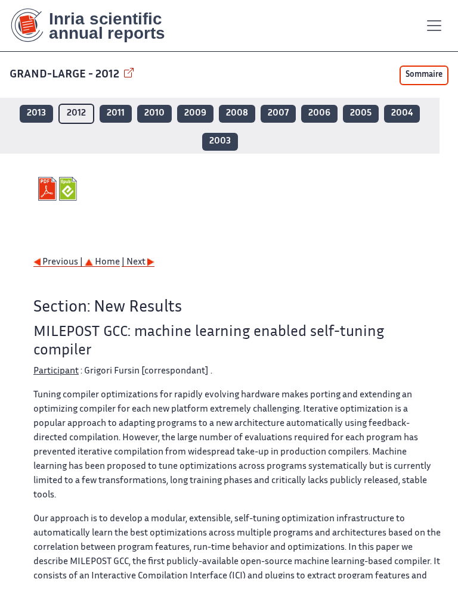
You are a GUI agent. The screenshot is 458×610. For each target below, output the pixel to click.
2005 (361, 113)
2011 (116, 113)
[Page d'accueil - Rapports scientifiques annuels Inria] (96, 25)
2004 (402, 113)
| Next (134, 262)
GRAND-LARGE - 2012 (66, 75)
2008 (237, 113)
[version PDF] (48, 189)
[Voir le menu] (434, 26)
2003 (220, 141)
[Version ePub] (69, 189)
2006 (319, 113)
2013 (36, 113)
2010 (154, 113)
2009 (195, 113)
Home (106, 262)
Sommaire (424, 75)
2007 (278, 113)
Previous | (63, 262)
